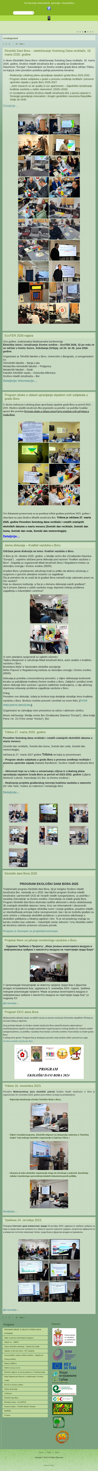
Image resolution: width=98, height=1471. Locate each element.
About (57, 1452)
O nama (7, 1415)
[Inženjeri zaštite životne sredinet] (64, 1390)
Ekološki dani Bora (11, 1398)
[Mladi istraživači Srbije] (64, 1377)
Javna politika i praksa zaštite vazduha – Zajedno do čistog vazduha (23, 1357)
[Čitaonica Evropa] (63, 1409)
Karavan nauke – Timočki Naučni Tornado (19, 1407)
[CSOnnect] (63, 1399)
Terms (41, 1452)
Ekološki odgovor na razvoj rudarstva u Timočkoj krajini (24, 1372)
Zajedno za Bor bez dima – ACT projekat (19, 1351)
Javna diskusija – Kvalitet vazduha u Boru (32, 545)
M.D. (52, 1465)
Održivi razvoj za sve (12, 1368)
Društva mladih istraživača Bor (18, 1041)
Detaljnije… (10, 105)
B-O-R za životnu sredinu (13, 1385)
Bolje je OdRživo (10, 1363)
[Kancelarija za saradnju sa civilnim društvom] (64, 1337)
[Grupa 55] (63, 1437)
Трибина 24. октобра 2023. (23, 1220)
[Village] (59, 1422)
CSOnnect (8, 1393)
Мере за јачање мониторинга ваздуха (18, 1338)
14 (16, 44)
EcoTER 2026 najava (19, 335)
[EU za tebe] (64, 1366)
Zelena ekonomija (10, 1389)
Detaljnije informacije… (20, 380)
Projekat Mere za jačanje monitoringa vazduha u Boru (41, 940)
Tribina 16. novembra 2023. (23, 1086)
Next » (22, 44)
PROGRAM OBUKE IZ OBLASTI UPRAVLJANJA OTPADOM (22, 1331)
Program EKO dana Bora (21, 1012)
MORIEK (7, 1411)
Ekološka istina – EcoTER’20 (15, 1402)
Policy (49, 1452)
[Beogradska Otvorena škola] (64, 1354)
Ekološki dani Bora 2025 (21, 873)
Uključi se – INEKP (11, 1342)
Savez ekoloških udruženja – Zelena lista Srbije (21, 1346)
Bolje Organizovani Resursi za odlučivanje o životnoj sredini (23, 1378)
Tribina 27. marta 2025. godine (25, 732)
